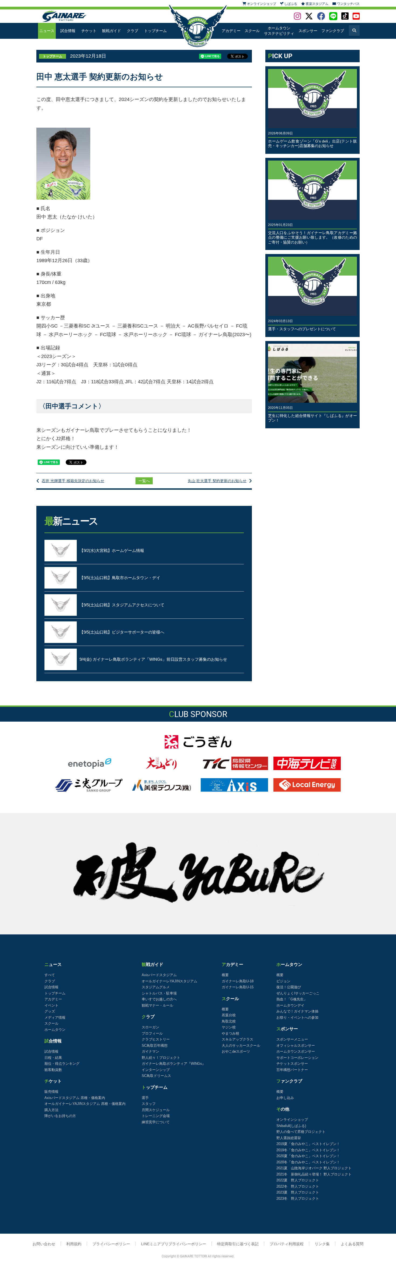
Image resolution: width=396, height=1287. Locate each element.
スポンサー (307, 31)
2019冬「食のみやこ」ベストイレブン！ (308, 1150)
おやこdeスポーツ (236, 1051)
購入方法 (51, 1110)
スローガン (150, 1027)
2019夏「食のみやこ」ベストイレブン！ (308, 1144)
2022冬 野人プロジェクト (297, 1186)
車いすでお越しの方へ (159, 999)
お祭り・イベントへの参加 (297, 1017)
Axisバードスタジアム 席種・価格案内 (74, 1098)
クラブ (132, 31)
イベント (51, 1005)
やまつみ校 (230, 1033)
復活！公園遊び (288, 987)
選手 (145, 1098)
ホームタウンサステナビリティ (279, 31)
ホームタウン (54, 1030)
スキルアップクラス (237, 1039)
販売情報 (51, 1092)
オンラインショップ (292, 1120)
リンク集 (322, 1244)
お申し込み (285, 1098)
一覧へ (144, 481)
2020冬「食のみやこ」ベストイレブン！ (308, 1162)
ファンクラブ (332, 31)
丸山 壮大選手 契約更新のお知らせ (217, 481)
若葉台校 (229, 1015)
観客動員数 (53, 1070)
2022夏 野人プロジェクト (297, 1180)
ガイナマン (150, 1051)
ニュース (46, 31)
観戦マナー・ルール (157, 1005)
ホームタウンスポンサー (295, 1051)
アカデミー (231, 31)
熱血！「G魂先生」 (291, 999)
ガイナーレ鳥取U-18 (237, 981)
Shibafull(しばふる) (291, 1126)
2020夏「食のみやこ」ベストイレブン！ (308, 1156)
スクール (252, 31)
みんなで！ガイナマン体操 (297, 1011)
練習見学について (156, 1122)
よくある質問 (352, 1244)
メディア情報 (54, 1017)
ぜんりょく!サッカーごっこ (297, 993)
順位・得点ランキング (61, 1064)
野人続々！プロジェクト (161, 1058)
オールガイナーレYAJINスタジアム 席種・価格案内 (85, 1104)
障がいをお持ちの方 (60, 1116)
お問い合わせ (44, 1244)
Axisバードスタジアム (159, 975)
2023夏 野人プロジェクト (297, 1192)
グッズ (49, 1011)
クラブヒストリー (156, 1039)
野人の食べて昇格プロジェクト (300, 1132)
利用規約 (73, 1244)
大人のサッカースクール (241, 1045)
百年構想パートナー (292, 1070)
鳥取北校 (229, 1021)
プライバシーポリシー (111, 1244)
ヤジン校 (229, 1027)
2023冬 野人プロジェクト (297, 1198)
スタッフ (149, 1104)
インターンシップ (156, 1070)
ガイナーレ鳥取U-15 (237, 987)
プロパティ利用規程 (287, 1244)
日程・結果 (53, 1058)
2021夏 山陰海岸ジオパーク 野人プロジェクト (314, 1168)
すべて (49, 975)
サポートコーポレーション (297, 1058)
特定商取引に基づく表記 (238, 1244)
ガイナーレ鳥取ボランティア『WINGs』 (174, 1064)
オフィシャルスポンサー (295, 1045)
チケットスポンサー (292, 1064)
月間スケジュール (156, 1110)
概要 (225, 975)
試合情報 (67, 31)
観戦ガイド (111, 31)
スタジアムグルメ (156, 987)
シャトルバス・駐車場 (159, 993)
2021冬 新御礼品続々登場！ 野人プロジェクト (314, 1174)
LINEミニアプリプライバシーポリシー (173, 1244)
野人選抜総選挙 (288, 1138)
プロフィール (152, 1033)
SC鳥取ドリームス (156, 1076)
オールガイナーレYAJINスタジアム (169, 981)
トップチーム (155, 31)
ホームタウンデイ (290, 1005)
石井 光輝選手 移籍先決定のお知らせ (73, 481)
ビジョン (283, 981)
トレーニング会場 (156, 1116)
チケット (88, 31)
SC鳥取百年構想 (155, 1045)
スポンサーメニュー (292, 1039)
